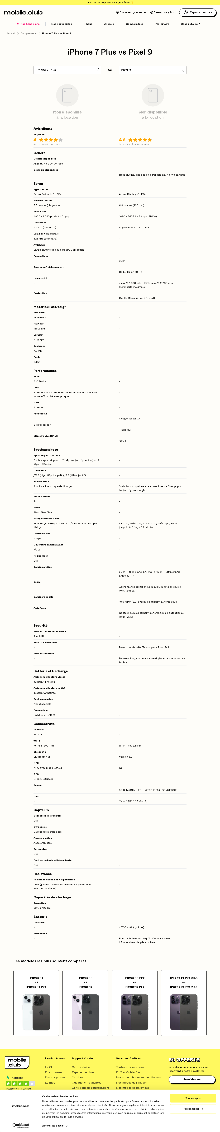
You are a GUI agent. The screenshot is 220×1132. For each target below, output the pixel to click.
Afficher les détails (52, 1125)
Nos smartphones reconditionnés (138, 1077)
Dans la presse (55, 1077)
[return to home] (23, 12)
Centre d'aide (81, 1067)
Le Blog (50, 1082)
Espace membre (83, 1072)
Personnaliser (191, 1108)
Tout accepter (193, 1098)
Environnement (55, 1072)
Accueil (10, 33)
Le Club (50, 1067)
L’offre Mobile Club (128, 1072)
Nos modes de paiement (132, 1087)
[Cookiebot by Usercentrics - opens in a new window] (21, 1125)
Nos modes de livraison (131, 1082)
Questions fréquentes (86, 1082)
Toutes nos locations (130, 1067)
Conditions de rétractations (91, 1087)
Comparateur (28, 33)
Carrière (77, 1077)
